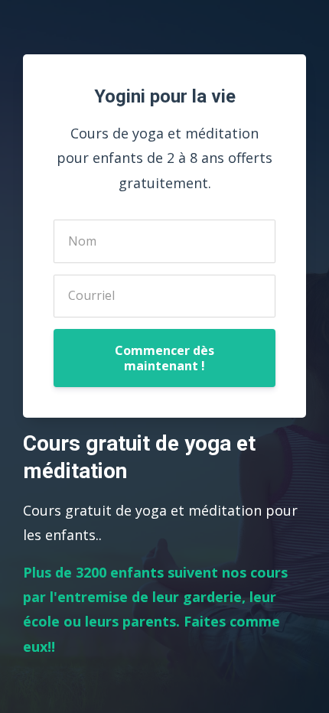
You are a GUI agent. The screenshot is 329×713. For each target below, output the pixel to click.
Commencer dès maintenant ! (164, 358)
